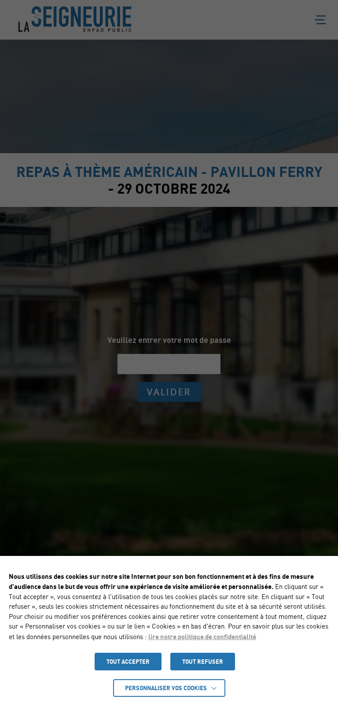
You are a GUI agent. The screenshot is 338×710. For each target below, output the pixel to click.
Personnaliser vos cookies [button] (166, 688)
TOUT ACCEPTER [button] (128, 661)
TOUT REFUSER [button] (202, 661)
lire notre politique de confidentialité (202, 636)
